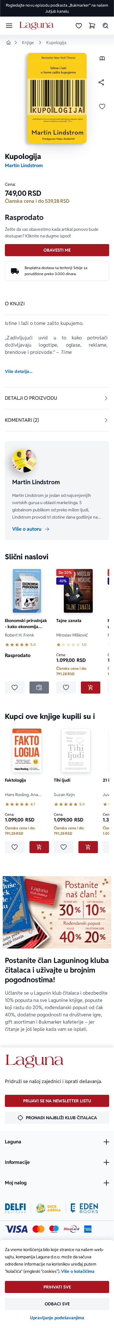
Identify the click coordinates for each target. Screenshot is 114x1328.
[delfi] (15, 1208)
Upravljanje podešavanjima (57, 1317)
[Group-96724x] (71, 1229)
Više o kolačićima (78, 1271)
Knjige (28, 42)
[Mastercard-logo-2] (38, 1229)
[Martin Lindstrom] (24, 460)
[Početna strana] (37, 26)
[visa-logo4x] (16, 1229)
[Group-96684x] (84, 1208)
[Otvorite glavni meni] (9, 25)
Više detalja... (18, 371)
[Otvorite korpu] (92, 25)
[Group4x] (54, 1229)
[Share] (101, 82)
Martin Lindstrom (24, 165)
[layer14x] (88, 1229)
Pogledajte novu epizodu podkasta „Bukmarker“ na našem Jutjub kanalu (57, 8)
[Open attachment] (102, 60)
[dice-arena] (48, 1208)
